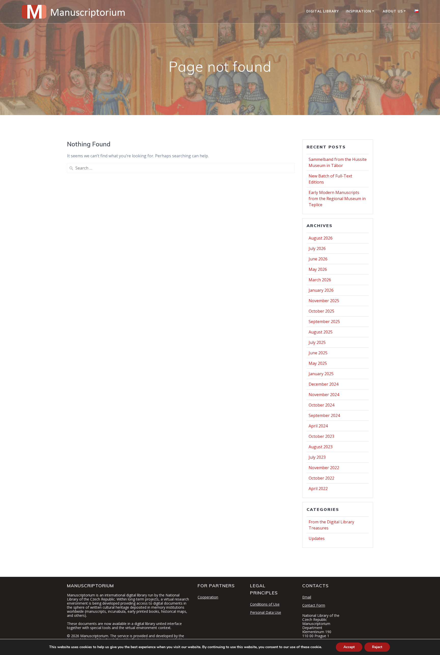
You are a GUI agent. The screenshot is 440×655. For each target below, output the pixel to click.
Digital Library (322, 11)
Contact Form (313, 605)
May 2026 (318, 269)
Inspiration (358, 11)
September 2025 (324, 321)
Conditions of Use (265, 604)
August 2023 (321, 447)
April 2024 (318, 426)
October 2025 (321, 311)
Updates (317, 538)
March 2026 (320, 280)
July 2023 (317, 457)
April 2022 (318, 488)
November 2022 (324, 467)
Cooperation (208, 597)
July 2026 (317, 248)
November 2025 (324, 300)
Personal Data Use (265, 612)
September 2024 (324, 415)
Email (306, 597)
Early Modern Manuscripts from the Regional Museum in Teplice (337, 198)
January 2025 (321, 374)
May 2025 (318, 363)
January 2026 (321, 290)
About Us (393, 11)
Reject (377, 647)
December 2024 (323, 384)
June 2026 (318, 259)
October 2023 (321, 436)
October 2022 (321, 478)
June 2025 (318, 353)
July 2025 (317, 342)
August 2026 (321, 238)
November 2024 (324, 394)
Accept (349, 647)
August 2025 (321, 332)
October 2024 (321, 405)
